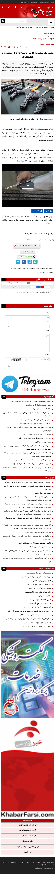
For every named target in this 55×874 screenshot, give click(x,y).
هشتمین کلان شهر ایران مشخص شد (39, 573)
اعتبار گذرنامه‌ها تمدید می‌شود (41, 409)
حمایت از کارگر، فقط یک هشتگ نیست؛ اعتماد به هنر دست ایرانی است (27, 460)
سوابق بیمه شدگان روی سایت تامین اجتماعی (36, 577)
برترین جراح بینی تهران (28, 824)
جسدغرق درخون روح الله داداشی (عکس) (37, 622)
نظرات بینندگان (44, 279)
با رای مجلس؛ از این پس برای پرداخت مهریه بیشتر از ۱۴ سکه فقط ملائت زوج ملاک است (27, 469)
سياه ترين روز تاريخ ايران (43, 442)
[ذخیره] (9, 47)
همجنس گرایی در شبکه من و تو (40, 580)
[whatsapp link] (35, 262)
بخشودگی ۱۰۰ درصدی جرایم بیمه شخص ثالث (36, 420)
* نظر (47, 331)
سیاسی (42, 44)
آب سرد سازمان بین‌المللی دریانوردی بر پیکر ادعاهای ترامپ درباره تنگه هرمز (28, 520)
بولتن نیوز (41, 129)
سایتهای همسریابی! (44, 596)
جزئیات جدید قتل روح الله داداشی (40, 603)
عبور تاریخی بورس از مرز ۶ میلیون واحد (38, 532)
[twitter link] (18, 262)
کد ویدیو (36, 211)
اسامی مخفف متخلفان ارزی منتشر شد (38, 405)
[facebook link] (24, 262)
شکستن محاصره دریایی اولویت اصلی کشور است (35, 543)
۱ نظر (44, 36)
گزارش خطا (26, 251)
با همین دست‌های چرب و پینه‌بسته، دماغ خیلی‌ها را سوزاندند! (31, 464)
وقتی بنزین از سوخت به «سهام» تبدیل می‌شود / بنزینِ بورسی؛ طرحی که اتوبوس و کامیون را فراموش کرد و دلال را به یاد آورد (27, 506)
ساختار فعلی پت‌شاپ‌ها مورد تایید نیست (37, 434)
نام (48, 312)
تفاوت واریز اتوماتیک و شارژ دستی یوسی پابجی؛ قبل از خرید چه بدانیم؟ (28, 482)
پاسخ (14, 287)
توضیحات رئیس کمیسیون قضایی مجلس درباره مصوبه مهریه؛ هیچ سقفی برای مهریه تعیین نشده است (27, 454)
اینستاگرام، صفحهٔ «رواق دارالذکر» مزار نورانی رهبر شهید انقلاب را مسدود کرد (27, 560)
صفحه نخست (50, 44)
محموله (35, 240)
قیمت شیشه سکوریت (27, 830)
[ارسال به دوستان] (5, 46)
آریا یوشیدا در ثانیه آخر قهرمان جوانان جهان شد (35, 423)
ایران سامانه (38, 868)
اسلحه (29, 240)
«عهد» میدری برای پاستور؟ (42, 493)
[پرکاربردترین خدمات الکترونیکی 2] (27, 674)
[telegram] (15, 7)
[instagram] (21, 7)
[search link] (3, 21)
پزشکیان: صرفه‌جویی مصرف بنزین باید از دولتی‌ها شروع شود (31, 401)
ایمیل (47, 322)
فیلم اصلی (43, 218)
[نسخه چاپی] (2, 46)
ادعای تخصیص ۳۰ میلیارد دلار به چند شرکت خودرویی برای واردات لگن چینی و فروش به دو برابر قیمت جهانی (27, 447)
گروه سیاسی (48, 119)
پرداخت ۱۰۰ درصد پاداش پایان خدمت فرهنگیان (35, 615)
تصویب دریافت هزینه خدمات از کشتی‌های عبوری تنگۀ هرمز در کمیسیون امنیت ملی (28, 29)
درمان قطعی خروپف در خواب (27, 846)
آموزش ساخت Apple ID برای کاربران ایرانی (37, 607)
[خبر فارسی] (27, 768)
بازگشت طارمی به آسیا (43, 554)
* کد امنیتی (45, 354)
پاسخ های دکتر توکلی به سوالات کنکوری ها (37, 626)
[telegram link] (30, 262)
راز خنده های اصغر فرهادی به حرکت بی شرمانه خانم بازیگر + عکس (29, 611)
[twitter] (8, 7)
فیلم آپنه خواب (27, 841)
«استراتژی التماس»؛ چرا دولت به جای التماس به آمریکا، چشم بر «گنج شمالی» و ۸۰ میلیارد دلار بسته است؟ (28, 499)
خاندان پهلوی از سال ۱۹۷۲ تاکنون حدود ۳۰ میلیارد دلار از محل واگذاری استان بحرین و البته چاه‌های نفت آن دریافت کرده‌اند (27, 513)
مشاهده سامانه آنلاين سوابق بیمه (40, 588)
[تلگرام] (28, 383)
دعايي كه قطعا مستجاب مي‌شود (40, 599)
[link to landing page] (41, 11)
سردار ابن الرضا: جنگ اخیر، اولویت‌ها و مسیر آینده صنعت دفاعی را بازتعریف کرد (29, 429)
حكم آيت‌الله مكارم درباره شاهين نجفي (38, 592)
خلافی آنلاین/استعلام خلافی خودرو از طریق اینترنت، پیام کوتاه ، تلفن (28, 619)
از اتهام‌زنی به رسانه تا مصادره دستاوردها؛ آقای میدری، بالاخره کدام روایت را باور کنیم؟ (27, 538)
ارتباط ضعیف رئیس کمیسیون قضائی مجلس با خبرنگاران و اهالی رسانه (28, 550)
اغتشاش (41, 240)
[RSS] (2, 7)
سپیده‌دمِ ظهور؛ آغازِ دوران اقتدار (40, 547)
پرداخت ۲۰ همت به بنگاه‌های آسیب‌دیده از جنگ (35, 438)
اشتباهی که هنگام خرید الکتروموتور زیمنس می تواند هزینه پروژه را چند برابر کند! (27, 488)
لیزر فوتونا (27, 852)
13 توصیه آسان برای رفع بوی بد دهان (39, 584)
